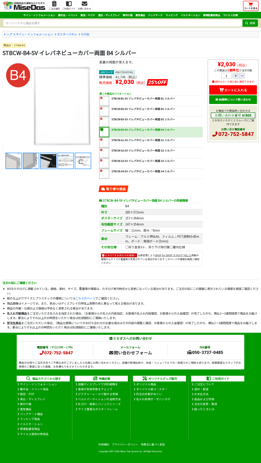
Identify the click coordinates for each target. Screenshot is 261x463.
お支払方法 (201, 394)
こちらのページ (85, 298)
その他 (85, 34)
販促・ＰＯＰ (88, 15)
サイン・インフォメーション (39, 15)
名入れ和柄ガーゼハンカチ (153, 399)
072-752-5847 (236, 134)
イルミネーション (190, 15)
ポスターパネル (67, 34)
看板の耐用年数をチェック (95, 389)
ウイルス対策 (230, 15)
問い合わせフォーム (133, 352)
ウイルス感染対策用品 (34, 434)
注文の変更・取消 (205, 404)
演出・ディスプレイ (109, 15)
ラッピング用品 (30, 419)
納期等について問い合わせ (235, 99)
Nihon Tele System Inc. (131, 451)
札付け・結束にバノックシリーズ (99, 404)
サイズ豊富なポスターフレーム (98, 409)
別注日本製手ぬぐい (149, 394)
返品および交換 (204, 399)
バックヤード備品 (31, 414)
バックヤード (155, 15)
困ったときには (204, 409)
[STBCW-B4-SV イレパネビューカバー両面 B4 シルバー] (48, 105)
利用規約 (103, 444)
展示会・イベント (68, 15)
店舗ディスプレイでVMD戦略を (98, 384)
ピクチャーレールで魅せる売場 (98, 394)
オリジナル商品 (146, 384)
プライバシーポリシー (125, 444)
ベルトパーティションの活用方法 (99, 399)
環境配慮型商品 (211, 15)
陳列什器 (128, 15)
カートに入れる (235, 89)
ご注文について (204, 384)
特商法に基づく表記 (153, 444)
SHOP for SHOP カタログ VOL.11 (173, 255)
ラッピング (172, 15)
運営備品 (140, 15)
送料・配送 (201, 389)
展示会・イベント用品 (34, 389)
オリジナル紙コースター (151, 389)
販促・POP (27, 394)
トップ (7, 34)
